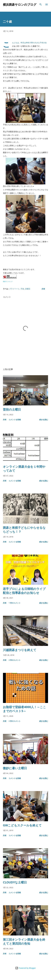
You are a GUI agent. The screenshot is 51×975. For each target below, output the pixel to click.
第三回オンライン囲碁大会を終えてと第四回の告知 (24, 941)
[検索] (40, 4)
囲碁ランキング (8, 281)
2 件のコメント (15, 660)
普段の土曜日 (12, 409)
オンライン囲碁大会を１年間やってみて (24, 468)
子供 (22, 289)
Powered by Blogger (27, 968)
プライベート (14, 289)
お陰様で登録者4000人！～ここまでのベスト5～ (24, 709)
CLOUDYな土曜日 (15, 882)
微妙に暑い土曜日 (15, 768)
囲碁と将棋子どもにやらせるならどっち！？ (24, 529)
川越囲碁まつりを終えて (19, 650)
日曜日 (27, 289)
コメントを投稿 (15, 419)
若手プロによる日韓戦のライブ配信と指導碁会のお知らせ (24, 591)
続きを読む (43, 419)
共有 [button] (43, 289)
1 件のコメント (15, 603)
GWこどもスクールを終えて (22, 825)
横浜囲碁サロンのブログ (20, 4)
